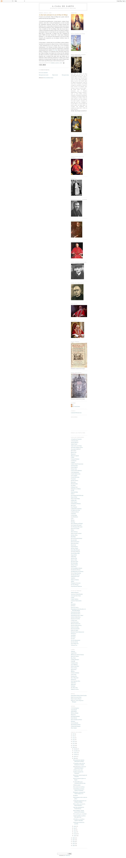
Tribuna (72, 581)
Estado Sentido (74, 718)
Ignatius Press (73, 669)
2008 (74, 838)
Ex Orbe (72, 490)
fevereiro (75, 833)
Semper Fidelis (74, 555)
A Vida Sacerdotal (74, 440)
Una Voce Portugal (74, 584)
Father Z (72, 493)
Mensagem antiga (65, 75)
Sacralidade (73, 635)
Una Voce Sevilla (74, 642)
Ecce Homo (73, 485)
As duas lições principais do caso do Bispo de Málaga (79, 801)
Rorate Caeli (73, 545)
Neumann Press (74, 676)
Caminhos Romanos (75, 659)
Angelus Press (73, 653)
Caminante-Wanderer (75, 459)
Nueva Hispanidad (74, 677)
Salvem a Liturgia (74, 548)
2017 (74, 734)
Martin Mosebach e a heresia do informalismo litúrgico (79, 767)
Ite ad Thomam (74, 507)
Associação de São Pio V (76, 449)
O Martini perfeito (76, 785)
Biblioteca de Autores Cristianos (77, 654)
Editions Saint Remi (75, 666)
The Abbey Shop (74, 687)
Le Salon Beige (74, 515)
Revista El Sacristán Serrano (76, 538)
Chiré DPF (73, 661)
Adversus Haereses (74, 442)
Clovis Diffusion (74, 664)
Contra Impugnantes (75, 472)
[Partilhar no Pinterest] (45, 65)
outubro (75, 752)
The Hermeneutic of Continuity (77, 571)
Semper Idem (73, 556)
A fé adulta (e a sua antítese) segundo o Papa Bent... (78, 819)
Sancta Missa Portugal (75, 550)
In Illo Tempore (74, 502)
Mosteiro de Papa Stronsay (76, 625)
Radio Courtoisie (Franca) (76, 698)
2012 (74, 741)
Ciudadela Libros (74, 663)
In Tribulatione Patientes (76, 503)
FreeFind (67, 855)
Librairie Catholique (75, 672)
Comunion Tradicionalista (76, 600)
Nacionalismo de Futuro (75, 724)
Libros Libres (73, 674)
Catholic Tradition (74, 599)
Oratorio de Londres (75, 627)
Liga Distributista (74, 516)
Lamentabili (73, 513)
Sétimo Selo (73, 684)
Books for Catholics (75, 656)
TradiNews (73, 578)
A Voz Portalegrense (75, 708)
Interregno (73, 721)
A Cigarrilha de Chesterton (76, 439)
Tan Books (73, 686)
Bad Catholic (73, 450)
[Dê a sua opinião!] (41, 65)
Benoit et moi (73, 452)
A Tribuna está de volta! (78, 770)
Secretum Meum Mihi (75, 553)
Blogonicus (73, 454)
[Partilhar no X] (42, 65)
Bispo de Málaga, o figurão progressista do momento (78, 811)
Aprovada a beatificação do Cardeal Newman (78, 808)
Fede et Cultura (74, 667)
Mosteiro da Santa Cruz (75, 623)
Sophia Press (73, 682)
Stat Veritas (73, 637)
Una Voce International (75, 640)
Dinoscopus (73, 482)
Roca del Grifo (74, 540)
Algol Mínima (74, 711)
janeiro (75, 835)
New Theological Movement (76, 526)
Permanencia (73, 633)
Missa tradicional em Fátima (79, 787)
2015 (74, 736)
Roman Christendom (75, 541)
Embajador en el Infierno (76, 488)
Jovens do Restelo (74, 723)
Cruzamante (73, 478)
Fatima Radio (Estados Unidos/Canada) (79, 695)
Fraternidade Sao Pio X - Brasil (77, 615)
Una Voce (73, 638)
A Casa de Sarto (63, 6)
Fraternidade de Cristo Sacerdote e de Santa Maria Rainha (78, 609)
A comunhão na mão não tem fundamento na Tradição (79, 764)
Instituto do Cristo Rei (75, 618)
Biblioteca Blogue (74, 713)
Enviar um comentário (43, 72)
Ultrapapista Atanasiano (75, 583)
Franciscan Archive (75, 607)
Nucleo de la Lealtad (75, 528)
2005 (74, 843)
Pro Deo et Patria (74, 535)
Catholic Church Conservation (77, 464)
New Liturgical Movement (76, 525)
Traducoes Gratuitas (75, 579)
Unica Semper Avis (74, 643)
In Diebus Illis (74, 500)
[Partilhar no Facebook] (43, 65)
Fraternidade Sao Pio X (75, 613)
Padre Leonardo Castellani (76, 533)
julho (75, 758)
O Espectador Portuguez (75, 726)
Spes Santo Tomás (74, 561)
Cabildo (72, 457)
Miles (72, 404)
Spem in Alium (74, 560)
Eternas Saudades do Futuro (76, 719)
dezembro (76, 749)
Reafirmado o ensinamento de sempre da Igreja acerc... (79, 792)
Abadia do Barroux (75, 592)
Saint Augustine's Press (75, 681)
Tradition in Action (75, 689)
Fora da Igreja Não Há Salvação (77, 495)
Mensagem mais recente (43, 75)
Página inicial (55, 75)
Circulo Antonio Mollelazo (76, 470)
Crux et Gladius (74, 475)
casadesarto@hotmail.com (76, 412)
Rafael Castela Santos (75, 406)
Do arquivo (75, 795)
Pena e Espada (74, 728)
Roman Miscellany (75, 543)
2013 (74, 739)
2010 (74, 745)
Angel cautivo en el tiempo (76, 445)
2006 (74, 841)
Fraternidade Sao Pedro (75, 612)
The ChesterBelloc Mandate (76, 568)
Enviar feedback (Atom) (48, 77)
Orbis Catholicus (74, 531)
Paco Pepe (55, 50)
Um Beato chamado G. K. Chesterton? (78, 772)
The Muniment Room (75, 574)
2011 (74, 743)
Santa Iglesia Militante (75, 551)
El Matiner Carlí (74, 487)
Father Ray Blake (74, 492)
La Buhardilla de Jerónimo (76, 508)
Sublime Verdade (74, 564)
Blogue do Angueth (75, 455)
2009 (74, 747)
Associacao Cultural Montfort (77, 594)
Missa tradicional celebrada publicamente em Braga (78, 760)
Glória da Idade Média (75, 498)
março (75, 831)
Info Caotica (73, 505)
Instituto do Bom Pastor (75, 617)
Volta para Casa (74, 645)
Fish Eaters (73, 605)
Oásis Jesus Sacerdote (75, 628)
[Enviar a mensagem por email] (39, 65)
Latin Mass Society (75, 622)
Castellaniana (73, 460)
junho (75, 826)
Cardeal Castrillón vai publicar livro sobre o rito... (79, 816)
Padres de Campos (74, 630)
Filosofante (73, 604)
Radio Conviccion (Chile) (76, 697)
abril (75, 830)
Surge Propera (73, 566)
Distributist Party (74, 483)
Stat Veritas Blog (74, 563)
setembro (76, 754)
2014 (74, 737)
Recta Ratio (73, 536)
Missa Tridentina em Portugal (77, 523)
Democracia (73, 714)
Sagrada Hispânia (74, 546)
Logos (72, 518)
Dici (72, 602)
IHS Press (73, 671)
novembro (76, 750)
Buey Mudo (73, 658)
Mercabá (72, 520)
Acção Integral (74, 709)
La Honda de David (75, 512)
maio (75, 828)
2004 (74, 845)
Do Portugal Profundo (75, 716)
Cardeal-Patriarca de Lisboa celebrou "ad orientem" (78, 789)
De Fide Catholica (74, 480)
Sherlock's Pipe (74, 558)
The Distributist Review (75, 569)
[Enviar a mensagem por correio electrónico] (63, 62)
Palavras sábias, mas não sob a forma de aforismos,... (79, 804)
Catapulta (73, 462)
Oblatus (72, 530)
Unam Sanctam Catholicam (76, 586)
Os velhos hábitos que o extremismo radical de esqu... (79, 782)
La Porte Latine (74, 620)
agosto (75, 756)
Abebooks (73, 651)
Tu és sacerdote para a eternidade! (80, 814)
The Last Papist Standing (76, 573)
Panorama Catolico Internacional (77, 632)
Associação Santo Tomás (76, 595)
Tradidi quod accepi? (75, 576)
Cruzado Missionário (75, 477)
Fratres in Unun (74, 497)
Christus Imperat (74, 467)
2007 (74, 839)
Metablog (73, 521)
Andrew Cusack (74, 444)
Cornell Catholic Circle (75, 474)
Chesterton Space (74, 465)
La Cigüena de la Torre (75, 510)
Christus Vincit (74, 469)
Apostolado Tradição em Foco (77, 447)
